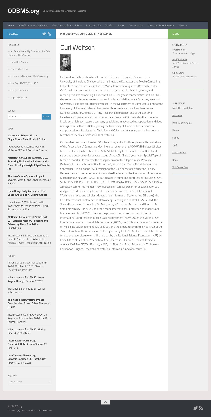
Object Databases (19, 97)
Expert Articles (93, 25)
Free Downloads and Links (65, 25)
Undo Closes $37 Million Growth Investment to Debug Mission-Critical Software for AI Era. (28, 206)
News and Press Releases (161, 25)
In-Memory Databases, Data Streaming (29, 76)
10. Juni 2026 (27, 359)
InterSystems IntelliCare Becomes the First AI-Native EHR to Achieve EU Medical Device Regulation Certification (29, 239)
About (182, 25)
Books (121, 25)
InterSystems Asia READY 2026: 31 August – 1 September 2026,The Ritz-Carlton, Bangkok (29, 318)
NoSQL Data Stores (20, 90)
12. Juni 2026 (27, 344)
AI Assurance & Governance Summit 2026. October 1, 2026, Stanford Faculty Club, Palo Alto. (27, 266)
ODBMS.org (23, 11)
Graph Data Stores (19, 69)
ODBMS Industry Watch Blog (33, 25)
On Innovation (136, 25)
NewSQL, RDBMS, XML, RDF (24, 83)
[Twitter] (44, 34)
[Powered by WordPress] (19, 411)
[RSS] (49, 34)
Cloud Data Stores (19, 62)
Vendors (109, 25)
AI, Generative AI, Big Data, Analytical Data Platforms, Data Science (29, 53)
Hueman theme (45, 410)
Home (11, 25)
